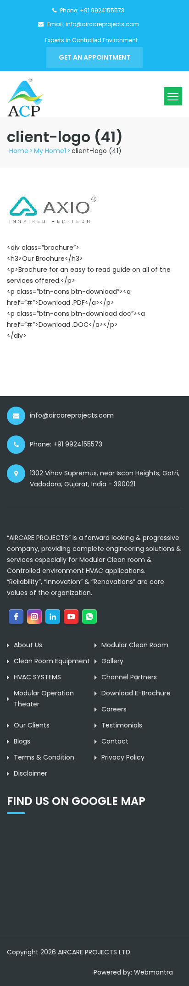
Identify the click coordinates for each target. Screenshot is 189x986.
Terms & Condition (44, 757)
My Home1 (50, 150)
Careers (114, 709)
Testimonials (121, 725)
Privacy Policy (123, 757)
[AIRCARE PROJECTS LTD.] (25, 97)
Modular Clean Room (134, 645)
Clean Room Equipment (52, 661)
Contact (114, 741)
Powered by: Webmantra (133, 972)
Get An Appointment (94, 57)
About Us (28, 645)
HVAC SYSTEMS (37, 677)
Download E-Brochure (136, 693)
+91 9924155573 (102, 10)
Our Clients (32, 725)
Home (18, 150)
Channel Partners (129, 677)
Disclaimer (30, 773)
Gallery (112, 661)
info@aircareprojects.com (102, 24)
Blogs (22, 741)
